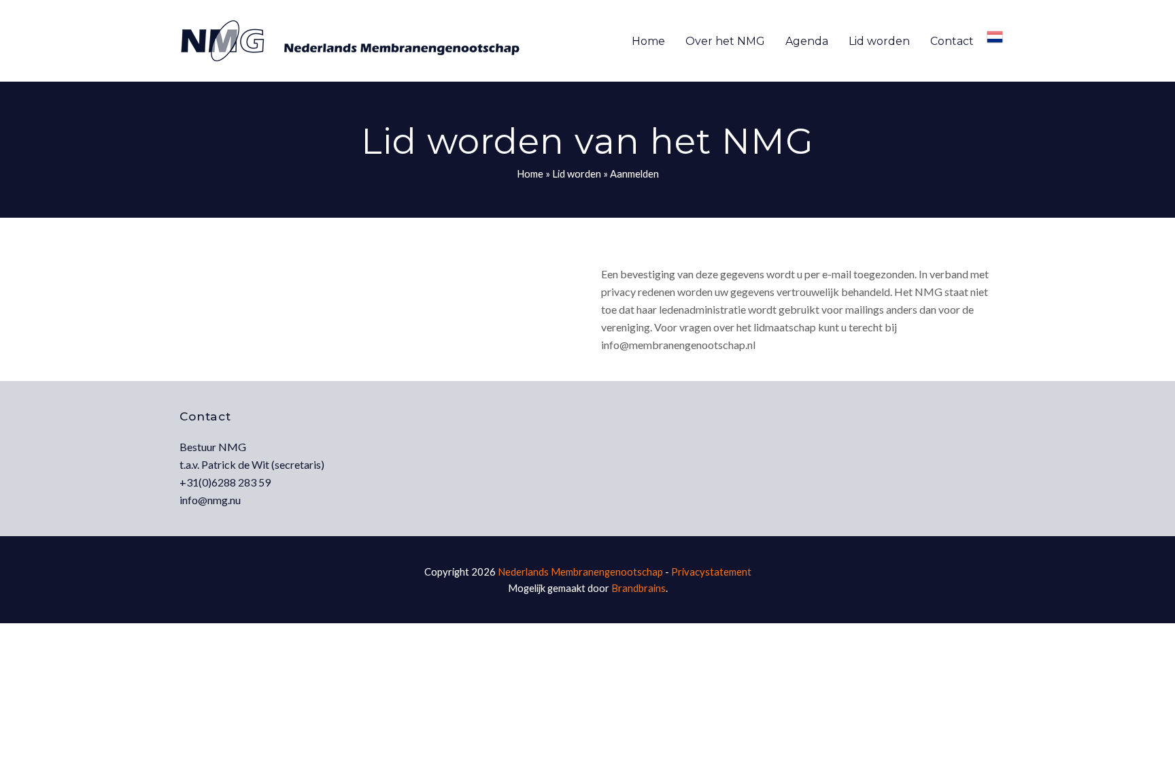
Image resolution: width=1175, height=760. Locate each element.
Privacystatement (711, 571)
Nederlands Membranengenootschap (580, 571)
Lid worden (576, 173)
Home (530, 173)
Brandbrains (638, 588)
